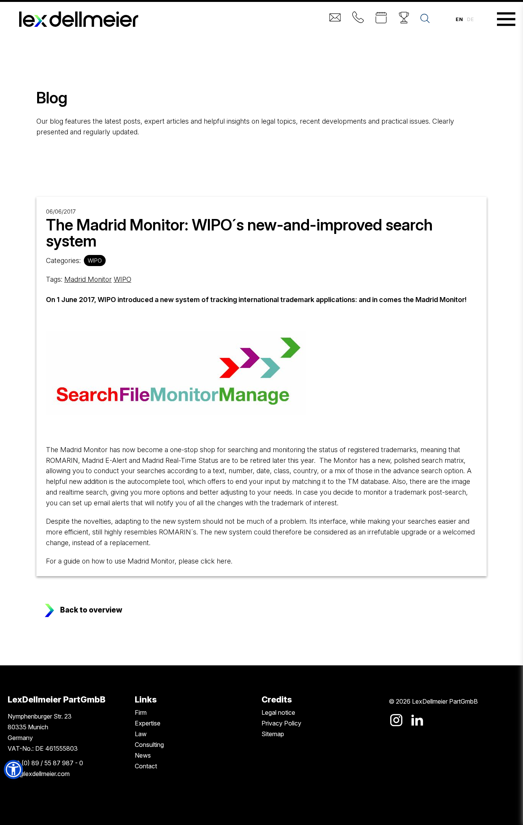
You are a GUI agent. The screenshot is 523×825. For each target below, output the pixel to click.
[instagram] (396, 720)
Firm (141, 712)
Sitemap (273, 734)
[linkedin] (417, 720)
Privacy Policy (281, 723)
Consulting (149, 744)
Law (141, 734)
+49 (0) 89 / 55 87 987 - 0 (45, 763)
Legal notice (278, 712)
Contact (146, 766)
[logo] (78, 19)
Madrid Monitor (88, 279)
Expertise (147, 723)
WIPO (95, 260)
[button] (13, 769)
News (143, 755)
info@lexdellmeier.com (39, 774)
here (224, 561)
